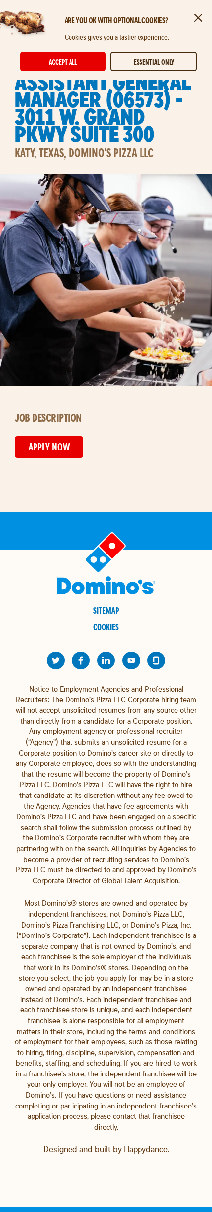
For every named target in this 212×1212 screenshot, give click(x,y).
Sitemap (106, 610)
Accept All (63, 62)
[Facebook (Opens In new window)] (81, 660)
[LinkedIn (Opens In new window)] (106, 660)
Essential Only (154, 62)
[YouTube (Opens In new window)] (131, 660)
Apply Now (49, 447)
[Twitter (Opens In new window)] (56, 660)
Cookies (106, 627)
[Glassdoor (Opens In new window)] (156, 660)
